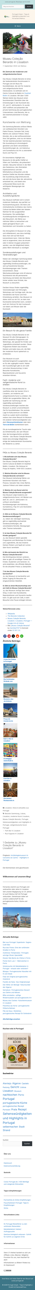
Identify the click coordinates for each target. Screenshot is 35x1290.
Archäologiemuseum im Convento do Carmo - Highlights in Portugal (16, 857)
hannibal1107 (15, 628)
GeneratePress (21, 1287)
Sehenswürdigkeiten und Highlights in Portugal (17, 1118)
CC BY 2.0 (16, 630)
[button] (5, 636)
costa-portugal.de (17, 1281)
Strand (6, 1130)
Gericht (14, 1087)
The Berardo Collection (16, 616)
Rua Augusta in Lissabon (14, 834)
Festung (6, 1087)
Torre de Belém (8, 425)
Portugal (25, 819)
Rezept (22, 1109)
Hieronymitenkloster (15, 422)
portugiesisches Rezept (13, 1106)
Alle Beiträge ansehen (11, 1019)
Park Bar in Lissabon (12, 831)
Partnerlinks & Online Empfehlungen (17, 1200)
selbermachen (10, 1126)
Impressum (8, 1163)
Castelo (25, 1083)
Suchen (29, 6)
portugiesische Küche (15, 1102)
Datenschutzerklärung (12, 1166)
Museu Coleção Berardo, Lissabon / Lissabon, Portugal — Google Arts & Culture (20, 620)
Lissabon (8, 808)
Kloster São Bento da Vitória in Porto (16, 958)
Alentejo (7, 1083)
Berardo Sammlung (12, 813)
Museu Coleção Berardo (20, 625)
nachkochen (10, 1094)
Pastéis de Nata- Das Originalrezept (16, 982)
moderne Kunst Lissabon (20, 816)
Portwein (6, 1110)
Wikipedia (11, 614)
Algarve (16, 1083)
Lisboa (22, 813)
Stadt (22, 1126)
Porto (21, 1094)
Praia (14, 1109)
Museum (17, 1091)
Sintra (6, 1208)
